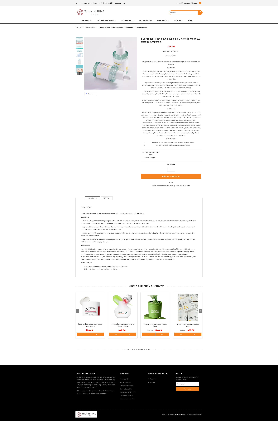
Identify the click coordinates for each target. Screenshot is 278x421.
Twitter (152, 382)
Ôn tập (107, 198)
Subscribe (187, 389)
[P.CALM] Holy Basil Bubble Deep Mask (155, 325)
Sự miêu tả (92, 198)
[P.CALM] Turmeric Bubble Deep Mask (188, 325)
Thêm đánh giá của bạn (171, 51)
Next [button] (80, 73)
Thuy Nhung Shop (180, 414)
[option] (90, 312)
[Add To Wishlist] (83, 334)
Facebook (153, 379)
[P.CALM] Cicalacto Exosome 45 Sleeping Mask (123, 325)
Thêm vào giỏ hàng (171, 176)
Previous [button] (78, 73)
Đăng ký (108, 3)
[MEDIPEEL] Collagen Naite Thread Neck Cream (90, 325)
